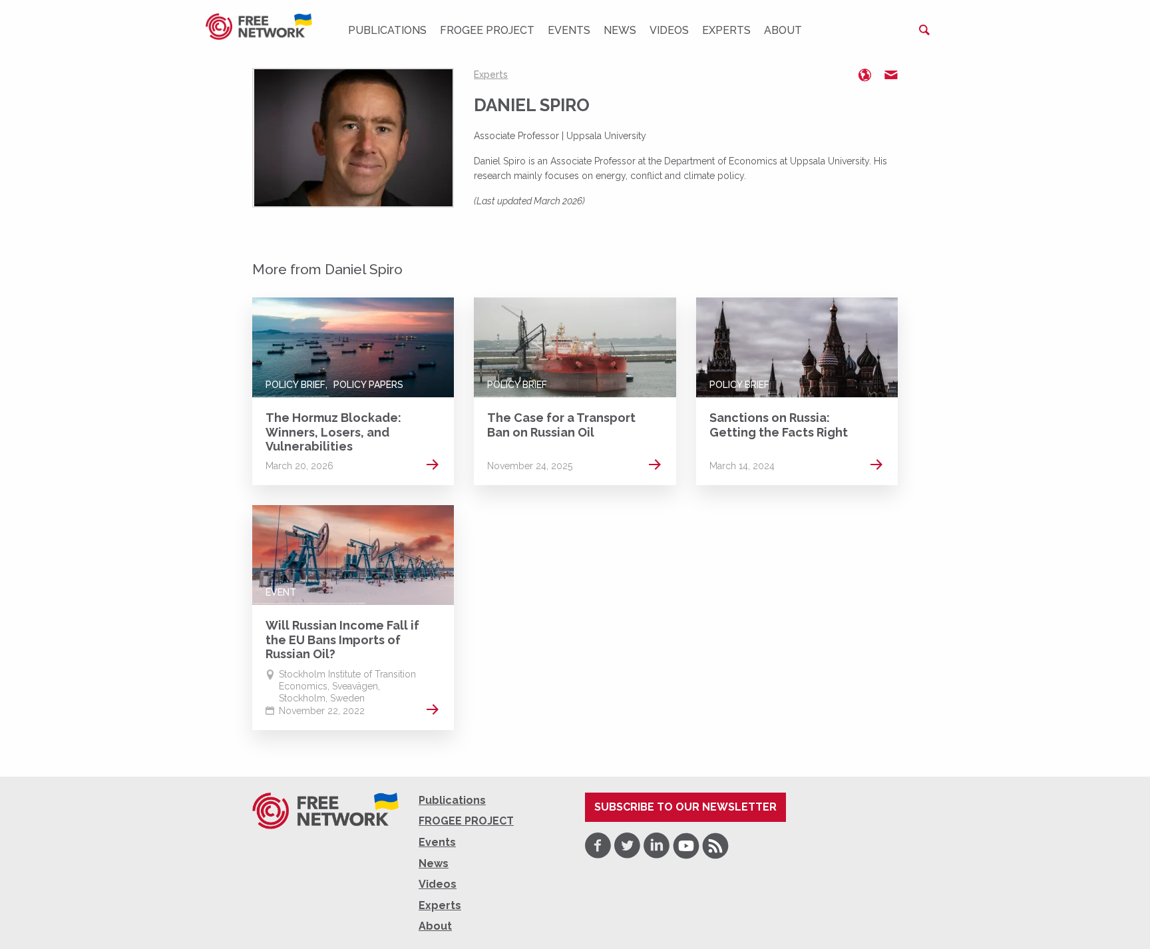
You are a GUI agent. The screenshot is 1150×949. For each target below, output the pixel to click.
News (620, 30)
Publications (387, 30)
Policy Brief (295, 384)
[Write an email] (891, 75)
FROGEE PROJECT (487, 30)
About (783, 30)
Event (281, 592)
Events (569, 30)
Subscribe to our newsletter (685, 807)
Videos (669, 30)
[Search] (924, 30)
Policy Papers (368, 384)
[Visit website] (864, 75)
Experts (726, 30)
